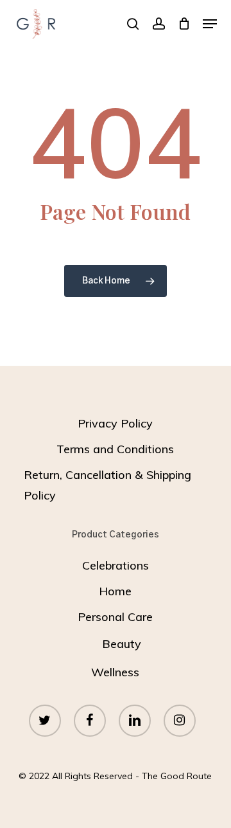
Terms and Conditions (115, 449)
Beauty (121, 643)
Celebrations (115, 565)
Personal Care (115, 616)
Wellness (115, 672)
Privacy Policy (115, 423)
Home (115, 591)
